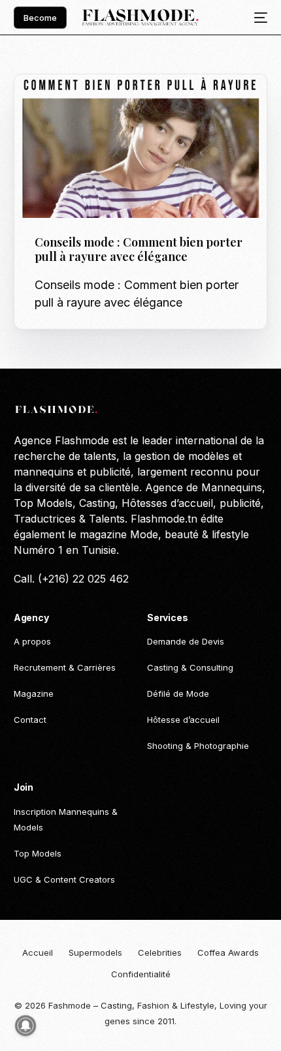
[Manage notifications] (25, 1025)
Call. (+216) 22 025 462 (71, 578)
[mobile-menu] (256, 17)
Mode (50, 102)
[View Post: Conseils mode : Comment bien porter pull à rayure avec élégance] (140, 146)
